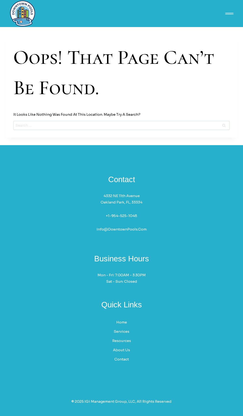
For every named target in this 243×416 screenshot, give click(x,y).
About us (121, 350)
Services (121, 331)
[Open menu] (229, 13)
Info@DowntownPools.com (122, 229)
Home (121, 322)
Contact (121, 359)
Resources (121, 340)
